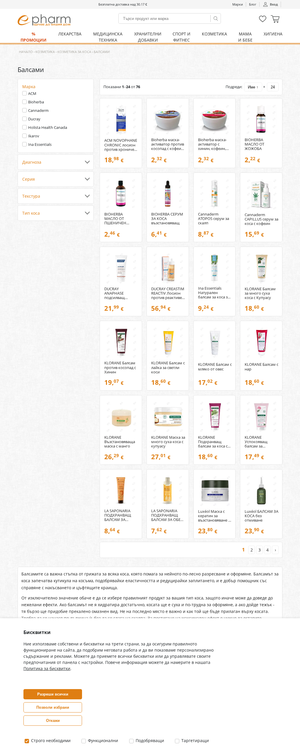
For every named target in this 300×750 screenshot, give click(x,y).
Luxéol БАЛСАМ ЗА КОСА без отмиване (261, 515)
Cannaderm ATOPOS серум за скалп (213, 218)
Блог (252, 4)
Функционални (102, 740)
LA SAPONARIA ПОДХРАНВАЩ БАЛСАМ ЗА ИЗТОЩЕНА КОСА (120, 515)
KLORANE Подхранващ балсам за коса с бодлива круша (213, 441)
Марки (237, 4)
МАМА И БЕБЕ (245, 37)
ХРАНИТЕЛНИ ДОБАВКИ (147, 37)
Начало (26, 51)
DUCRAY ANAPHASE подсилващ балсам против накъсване (118, 293)
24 (273, 87)
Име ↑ (253, 87)
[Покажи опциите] (55, 162)
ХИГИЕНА (273, 34)
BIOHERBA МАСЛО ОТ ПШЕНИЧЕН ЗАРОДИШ (115, 218)
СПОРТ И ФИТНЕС (181, 37)
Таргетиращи (194, 740)
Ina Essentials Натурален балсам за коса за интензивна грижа (214, 292)
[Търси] (215, 18)
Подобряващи (149, 740)
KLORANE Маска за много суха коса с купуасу (168, 441)
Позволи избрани (52, 707)
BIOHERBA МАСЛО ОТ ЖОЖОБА (254, 144)
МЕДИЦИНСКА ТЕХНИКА (107, 37)
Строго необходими (50, 740)
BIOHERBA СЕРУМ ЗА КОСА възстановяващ (167, 218)
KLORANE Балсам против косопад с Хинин (120, 367)
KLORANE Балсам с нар (261, 366)
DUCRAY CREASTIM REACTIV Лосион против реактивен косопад (167, 293)
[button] (275, 20)
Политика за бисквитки (46, 668)
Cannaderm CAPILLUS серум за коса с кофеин (261, 219)
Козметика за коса (74, 51)
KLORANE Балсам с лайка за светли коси (168, 367)
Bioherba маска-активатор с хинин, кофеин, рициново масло (213, 144)
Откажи (53, 720)
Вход (274, 4)
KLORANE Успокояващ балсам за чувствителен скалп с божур (257, 441)
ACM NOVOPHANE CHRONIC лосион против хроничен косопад (120, 144)
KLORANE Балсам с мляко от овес (215, 366)
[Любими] (262, 21)
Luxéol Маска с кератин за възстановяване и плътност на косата (214, 515)
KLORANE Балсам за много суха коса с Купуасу (260, 293)
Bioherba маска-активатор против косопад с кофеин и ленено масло (167, 144)
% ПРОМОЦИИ (34, 37)
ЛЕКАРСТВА (69, 34)
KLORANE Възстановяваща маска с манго (119, 441)
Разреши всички (52, 694)
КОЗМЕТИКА (214, 34)
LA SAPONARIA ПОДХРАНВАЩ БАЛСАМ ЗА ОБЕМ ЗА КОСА (167, 515)
